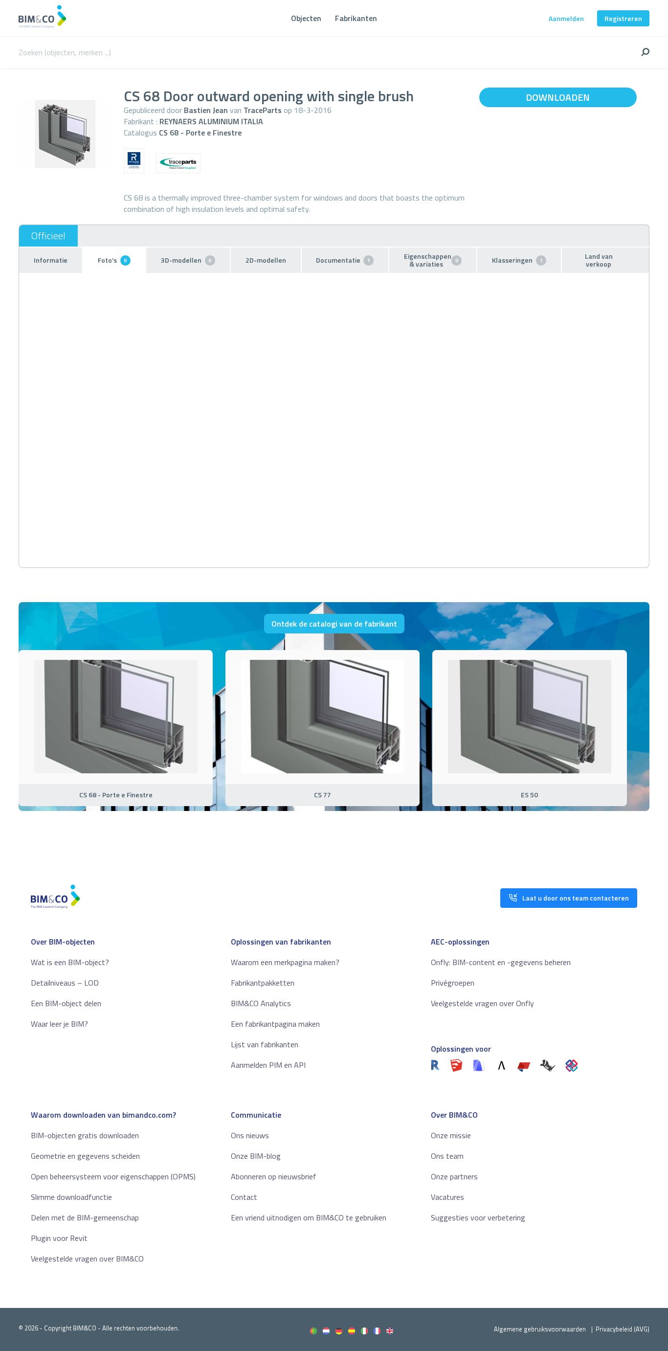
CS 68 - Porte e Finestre (200, 132)
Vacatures (447, 1197)
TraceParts (263, 110)
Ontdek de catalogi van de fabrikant (334, 624)
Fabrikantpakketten (262, 983)
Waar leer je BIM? (59, 1024)
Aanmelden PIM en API (268, 1065)
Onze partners (454, 1176)
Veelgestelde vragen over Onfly (482, 1003)
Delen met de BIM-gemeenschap (85, 1217)
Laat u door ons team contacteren (575, 898)
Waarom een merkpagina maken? (285, 962)
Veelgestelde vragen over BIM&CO (87, 1258)
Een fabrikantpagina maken (275, 1024)
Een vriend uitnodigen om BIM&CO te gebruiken (308, 1217)
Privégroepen (452, 983)
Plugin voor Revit (59, 1238)
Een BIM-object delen (66, 1003)
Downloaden (558, 97)
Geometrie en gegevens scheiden (85, 1156)
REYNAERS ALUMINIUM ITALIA (211, 121)
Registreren (623, 18)
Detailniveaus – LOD (65, 983)
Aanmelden (566, 18)
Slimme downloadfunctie (71, 1197)
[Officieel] (48, 236)
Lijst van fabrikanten (264, 1044)
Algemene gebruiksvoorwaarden (540, 1329)
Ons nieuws (250, 1135)
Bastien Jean (206, 110)
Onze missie (451, 1135)
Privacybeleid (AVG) (622, 1329)
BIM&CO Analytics (261, 1003)
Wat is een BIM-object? (70, 962)
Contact (244, 1197)
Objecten (306, 18)
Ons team (447, 1156)
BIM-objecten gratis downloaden (85, 1135)
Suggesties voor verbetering (478, 1217)
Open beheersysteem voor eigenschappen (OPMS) (113, 1176)
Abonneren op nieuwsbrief (273, 1176)
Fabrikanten (356, 18)
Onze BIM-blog (256, 1156)
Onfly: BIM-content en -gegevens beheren (501, 962)
